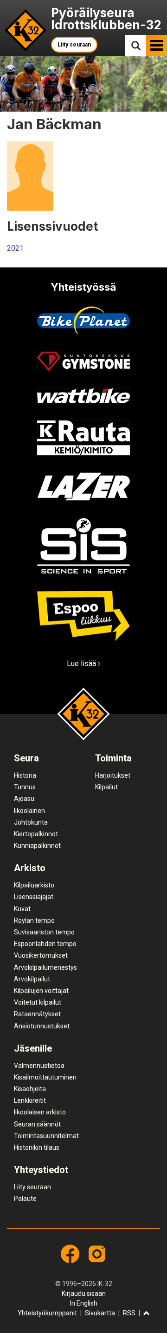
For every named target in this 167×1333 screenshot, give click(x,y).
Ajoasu (24, 798)
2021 (15, 248)
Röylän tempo (34, 920)
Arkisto (29, 867)
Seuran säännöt (37, 1124)
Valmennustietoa (39, 1065)
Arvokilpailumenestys (45, 967)
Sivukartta (100, 1313)
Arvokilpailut (32, 979)
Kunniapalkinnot (37, 845)
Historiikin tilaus (36, 1147)
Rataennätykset (37, 1014)
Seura (26, 758)
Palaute (25, 1198)
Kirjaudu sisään (84, 1293)
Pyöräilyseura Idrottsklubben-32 (106, 19)
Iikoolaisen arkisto (40, 1112)
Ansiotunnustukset (42, 1026)
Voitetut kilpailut (37, 1002)
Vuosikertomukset (41, 955)
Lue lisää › (83, 663)
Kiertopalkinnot (36, 834)
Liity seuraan (74, 44)
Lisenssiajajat (33, 896)
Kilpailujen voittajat (41, 990)
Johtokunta (31, 822)
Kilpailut (106, 787)
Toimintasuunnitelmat (46, 1136)
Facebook (70, 1254)
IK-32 (26, 30)
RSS (129, 1313)
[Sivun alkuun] (146, 1313)
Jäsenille (33, 1048)
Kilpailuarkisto (34, 885)
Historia (25, 775)
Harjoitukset (112, 775)
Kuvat (22, 909)
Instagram (97, 1254)
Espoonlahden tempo (45, 943)
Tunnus (25, 787)
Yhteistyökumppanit (47, 1313)
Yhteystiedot (41, 1169)
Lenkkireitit (30, 1100)
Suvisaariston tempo (44, 932)
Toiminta (113, 758)
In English (83, 1303)
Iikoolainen (29, 810)
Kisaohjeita (30, 1089)
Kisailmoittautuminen (45, 1077)
